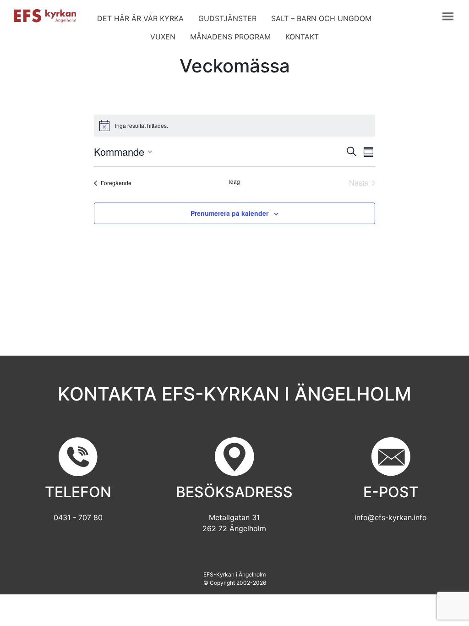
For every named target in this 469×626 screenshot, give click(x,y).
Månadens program (230, 36)
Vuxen (162, 36)
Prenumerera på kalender (229, 213)
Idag (234, 181)
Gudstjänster (227, 18)
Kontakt (302, 36)
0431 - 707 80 (78, 517)
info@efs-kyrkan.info (390, 517)
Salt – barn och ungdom (321, 18)
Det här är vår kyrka (140, 18)
